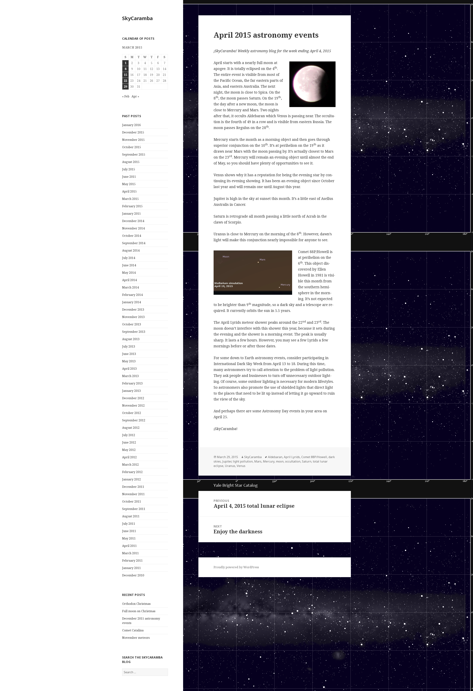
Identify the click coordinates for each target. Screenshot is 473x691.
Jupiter (226, 461)
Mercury (268, 461)
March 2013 (130, 376)
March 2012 (130, 465)
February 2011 (132, 560)
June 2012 (129, 442)
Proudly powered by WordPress (236, 567)
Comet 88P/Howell (314, 457)
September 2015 (133, 154)
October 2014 (131, 236)
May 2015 (129, 184)
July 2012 (128, 435)
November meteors (136, 638)
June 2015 (129, 177)
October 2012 (131, 413)
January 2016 (131, 125)
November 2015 (133, 140)
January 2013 (131, 391)
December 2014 (133, 221)
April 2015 (129, 191)
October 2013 (131, 324)
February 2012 (132, 472)
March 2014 (130, 287)
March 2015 (130, 199)
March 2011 (130, 553)
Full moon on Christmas (138, 611)
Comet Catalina (133, 630)
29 (125, 87)
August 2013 (130, 339)
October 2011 (131, 501)
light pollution (243, 461)
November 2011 (133, 494)
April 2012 (129, 457)
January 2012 (131, 479)
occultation (292, 461)
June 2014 (129, 265)
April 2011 (129, 546)
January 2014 (131, 302)
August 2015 (130, 162)
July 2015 (128, 169)
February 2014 (132, 295)
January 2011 (131, 568)
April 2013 (129, 369)
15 (125, 75)
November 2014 (133, 228)
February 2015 (132, 206)
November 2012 (133, 405)
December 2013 (133, 309)
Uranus (230, 466)
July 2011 (128, 524)
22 (125, 81)
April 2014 (129, 280)
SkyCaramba (137, 18)
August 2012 (130, 428)
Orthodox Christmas (136, 604)
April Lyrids (292, 457)
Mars (257, 461)
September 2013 (133, 332)
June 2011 (129, 531)
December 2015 (133, 132)
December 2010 (133, 575)
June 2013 (129, 354)
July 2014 (128, 258)
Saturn (306, 461)
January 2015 (131, 214)
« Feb (125, 96)
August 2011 (130, 516)
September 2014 (133, 243)
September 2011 (133, 509)
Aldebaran (275, 457)
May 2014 (129, 273)
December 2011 (133, 487)
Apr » (135, 96)
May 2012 (129, 450)
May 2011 (129, 538)
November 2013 (133, 317)
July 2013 (128, 346)
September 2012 (133, 420)
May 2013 (129, 361)
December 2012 (133, 398)
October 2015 (131, 147)
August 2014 (130, 250)
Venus (241, 466)
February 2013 (132, 383)
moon (280, 461)
